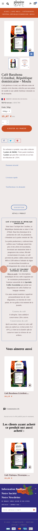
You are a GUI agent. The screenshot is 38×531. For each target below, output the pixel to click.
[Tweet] (11, 140)
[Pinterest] (18, 140)
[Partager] (4, 140)
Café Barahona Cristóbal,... (16, 393)
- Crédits (23, 525)
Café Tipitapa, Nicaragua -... (17, 475)
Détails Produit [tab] (19, 213)
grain (25, 271)
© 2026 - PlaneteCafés (14, 522)
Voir (31, 358)
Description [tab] (19, 207)
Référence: (7, 103)
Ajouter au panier (16, 128)
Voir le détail (31, 362)
